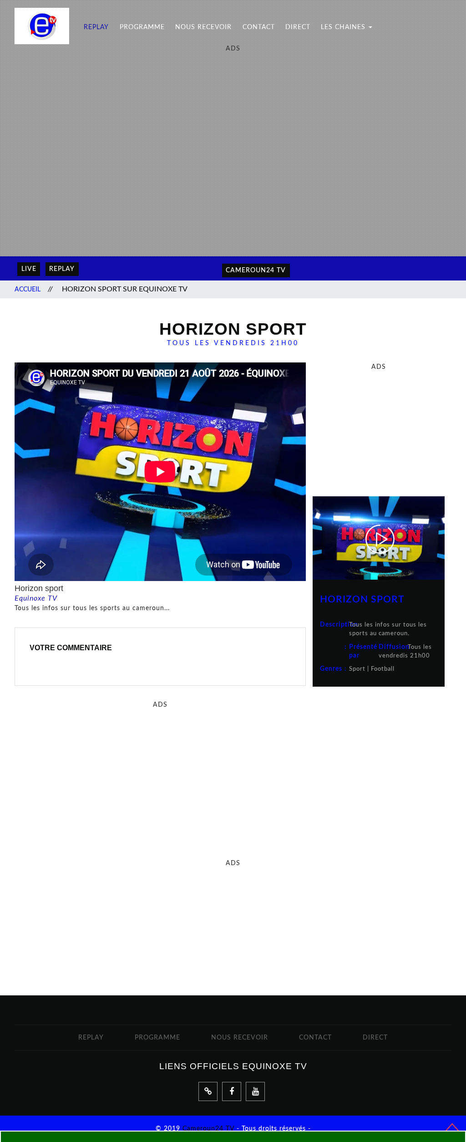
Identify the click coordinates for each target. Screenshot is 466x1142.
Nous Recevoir (203, 27)
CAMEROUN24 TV (256, 270)
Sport (357, 669)
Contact (259, 27)
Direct (297, 27)
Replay (96, 27)
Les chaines (344, 27)
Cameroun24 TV (208, 1128)
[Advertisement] (233, 117)
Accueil (28, 289)
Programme (142, 27)
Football (383, 669)
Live (28, 268)
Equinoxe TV (36, 598)
